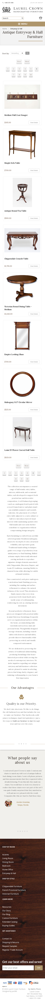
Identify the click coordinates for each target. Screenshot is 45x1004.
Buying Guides (8, 925)
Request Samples (9, 946)
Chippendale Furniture (12, 886)
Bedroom (6, 866)
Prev (19, 61)
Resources (6, 907)
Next (27, 61)
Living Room (7, 858)
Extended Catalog (9, 922)
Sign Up (40, 3)
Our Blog (6, 914)
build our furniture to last (23, 721)
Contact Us (7, 938)
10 (31, 75)
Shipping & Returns (10, 942)
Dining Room (8, 862)
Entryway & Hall (9, 873)
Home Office (7, 869)
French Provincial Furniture (14, 890)
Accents (5, 854)
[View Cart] (41, 17)
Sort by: (5, 53)
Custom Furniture (10, 918)
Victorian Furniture (10, 894)
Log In (32, 3)
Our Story (6, 910)
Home (4, 29)
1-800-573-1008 (8, 3)
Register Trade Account (12, 950)
